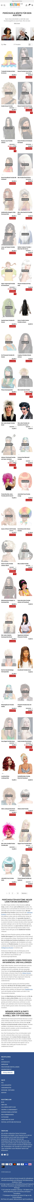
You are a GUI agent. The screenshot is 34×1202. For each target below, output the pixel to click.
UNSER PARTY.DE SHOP (7, 1119)
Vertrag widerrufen (8, 1072)
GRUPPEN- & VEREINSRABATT (9, 1109)
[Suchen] (5, 5)
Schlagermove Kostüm (7, 948)
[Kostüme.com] (16, 5)
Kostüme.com (8, 1172)
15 (17, 893)
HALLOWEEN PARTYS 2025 (8, 1107)
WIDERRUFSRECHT (6, 1069)
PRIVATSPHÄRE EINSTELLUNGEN (10, 1067)
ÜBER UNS (4, 1104)
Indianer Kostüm (26, 973)
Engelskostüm (29, 989)
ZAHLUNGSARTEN (6, 1085)
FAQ (2, 1082)
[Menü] (1, 5)
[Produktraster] (29, 44)
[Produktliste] (32, 44)
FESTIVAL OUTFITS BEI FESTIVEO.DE (11, 1122)
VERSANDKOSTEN (6, 1087)
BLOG (2, 1102)
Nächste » (24, 893)
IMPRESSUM (4, 1064)
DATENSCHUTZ (5, 1062)
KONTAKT (3, 1092)
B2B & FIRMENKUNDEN (7, 1114)
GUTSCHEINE (5, 1117)
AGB (2, 1059)
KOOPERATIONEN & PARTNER (9, 1112)
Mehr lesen (17, 23)
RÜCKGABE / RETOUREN (7, 1090)
